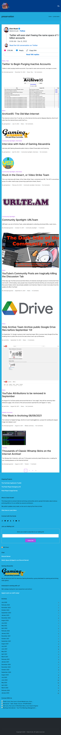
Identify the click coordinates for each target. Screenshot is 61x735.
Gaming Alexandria (27, 578)
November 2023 (6, 607)
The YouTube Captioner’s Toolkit (11, 483)
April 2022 (4, 628)
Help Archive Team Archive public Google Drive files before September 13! (29, 328)
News (3, 61)
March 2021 (5, 656)
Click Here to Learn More (9, 510)
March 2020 (5, 687)
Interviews (19, 141)
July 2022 (4, 623)
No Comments (38, 72)
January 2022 (5, 633)
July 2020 (4, 677)
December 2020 (6, 664)
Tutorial (4, 447)
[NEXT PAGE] (36, 470)
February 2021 (6, 659)
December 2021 (6, 636)
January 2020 (5, 693)
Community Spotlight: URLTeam (20, 219)
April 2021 (4, 654)
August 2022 (5, 620)
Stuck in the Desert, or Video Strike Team (25, 174)
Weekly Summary (7, 412)
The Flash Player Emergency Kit (11, 487)
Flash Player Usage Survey (10, 490)
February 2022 (6, 631)
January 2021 (5, 662)
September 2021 (6, 641)
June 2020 (4, 680)
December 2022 (6, 618)
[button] (36, 470)
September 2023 (6, 612)
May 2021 (4, 651)
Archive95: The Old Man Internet (20, 113)
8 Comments (35, 290)
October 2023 (5, 610)
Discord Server (6, 556)
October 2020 (5, 669)
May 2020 (4, 682)
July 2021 (4, 646)
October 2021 (5, 638)
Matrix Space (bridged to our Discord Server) (15, 560)
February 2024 (6, 605)
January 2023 (5, 615)
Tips (7, 61)
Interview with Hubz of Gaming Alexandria (26, 144)
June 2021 (4, 649)
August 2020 (5, 675)
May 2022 (4, 625)
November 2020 (6, 667)
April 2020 (4, 685)
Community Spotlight (8, 141)
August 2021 (5, 644)
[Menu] (58, 6)
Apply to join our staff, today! (10, 593)
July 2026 (4, 602)
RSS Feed (6, 547)
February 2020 (6, 690)
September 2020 (6, 672)
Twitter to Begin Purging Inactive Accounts (26, 64)
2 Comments (31, 340)
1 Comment (41, 227)
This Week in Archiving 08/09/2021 (22, 415)
